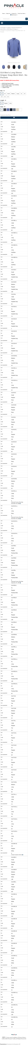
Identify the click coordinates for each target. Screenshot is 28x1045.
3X (1, 96)
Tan (17, 109)
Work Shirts (3, 29)
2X (24, 93)
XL (21, 93)
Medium (13, 93)
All (1, 93)
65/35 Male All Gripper (12, 29)
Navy (11, 109)
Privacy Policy (21, 1037)
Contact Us (14, 13)
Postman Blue (14, 109)
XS (4, 93)
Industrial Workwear (16, 27)
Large (18, 93)
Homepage (2, 27)
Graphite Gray (4, 109)
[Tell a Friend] (14, 118)
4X (4, 96)
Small (8, 93)
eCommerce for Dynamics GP (13, 1044)
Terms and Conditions (12, 1037)
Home (3, 13)
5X (8, 96)
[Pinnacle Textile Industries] (14, 5)
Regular (5, 103)
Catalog (8, 27)
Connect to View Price (5, 115)
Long (10, 103)
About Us (8, 13)
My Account (14, 14)
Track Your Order (21, 13)
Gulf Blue (8, 109)
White (20, 109)
